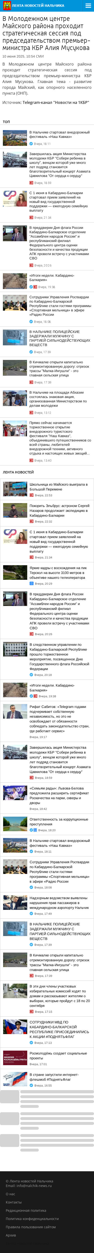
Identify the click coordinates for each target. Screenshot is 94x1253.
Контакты (14, 1202)
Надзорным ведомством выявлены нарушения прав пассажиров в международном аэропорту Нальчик (59, 903)
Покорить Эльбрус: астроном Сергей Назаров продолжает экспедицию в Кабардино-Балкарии (59, 510)
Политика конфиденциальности (32, 1218)
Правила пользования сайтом (31, 1227)
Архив (11, 1235)
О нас (10, 1194)
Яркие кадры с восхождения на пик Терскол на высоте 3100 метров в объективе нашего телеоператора (58, 573)
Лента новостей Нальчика (27, 1243)
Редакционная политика (26, 1210)
